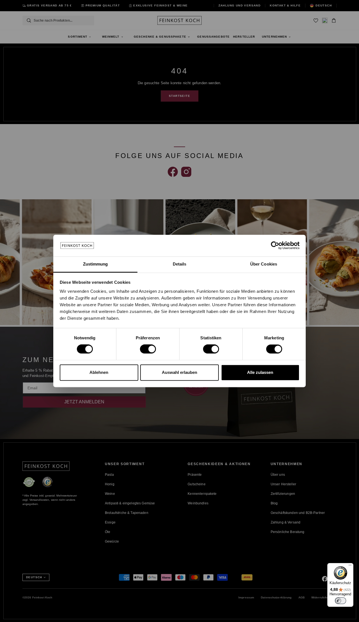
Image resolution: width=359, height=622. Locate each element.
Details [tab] (180, 264)
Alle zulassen (260, 372)
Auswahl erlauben (179, 372)
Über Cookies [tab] (263, 264)
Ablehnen (98, 372)
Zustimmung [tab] (95, 264)
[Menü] (350, 566)
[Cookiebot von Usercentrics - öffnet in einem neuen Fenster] (275, 245)
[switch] (148, 349)
